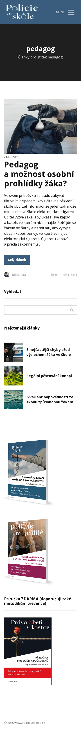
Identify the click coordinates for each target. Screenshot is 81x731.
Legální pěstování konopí (49, 375)
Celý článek (17, 260)
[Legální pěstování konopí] (13, 375)
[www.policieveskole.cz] (21, 12)
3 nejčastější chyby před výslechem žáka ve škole (49, 352)
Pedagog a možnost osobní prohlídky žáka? (39, 174)
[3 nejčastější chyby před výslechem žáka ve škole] (13, 352)
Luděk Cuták (19, 275)
